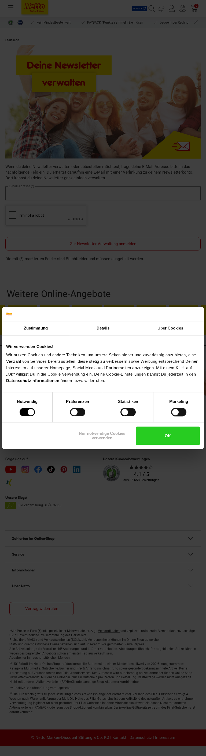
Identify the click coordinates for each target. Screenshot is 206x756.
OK (168, 435)
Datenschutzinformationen (32, 380)
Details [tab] (103, 328)
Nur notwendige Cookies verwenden (102, 435)
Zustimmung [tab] (36, 328)
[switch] (77, 412)
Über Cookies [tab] (170, 328)
